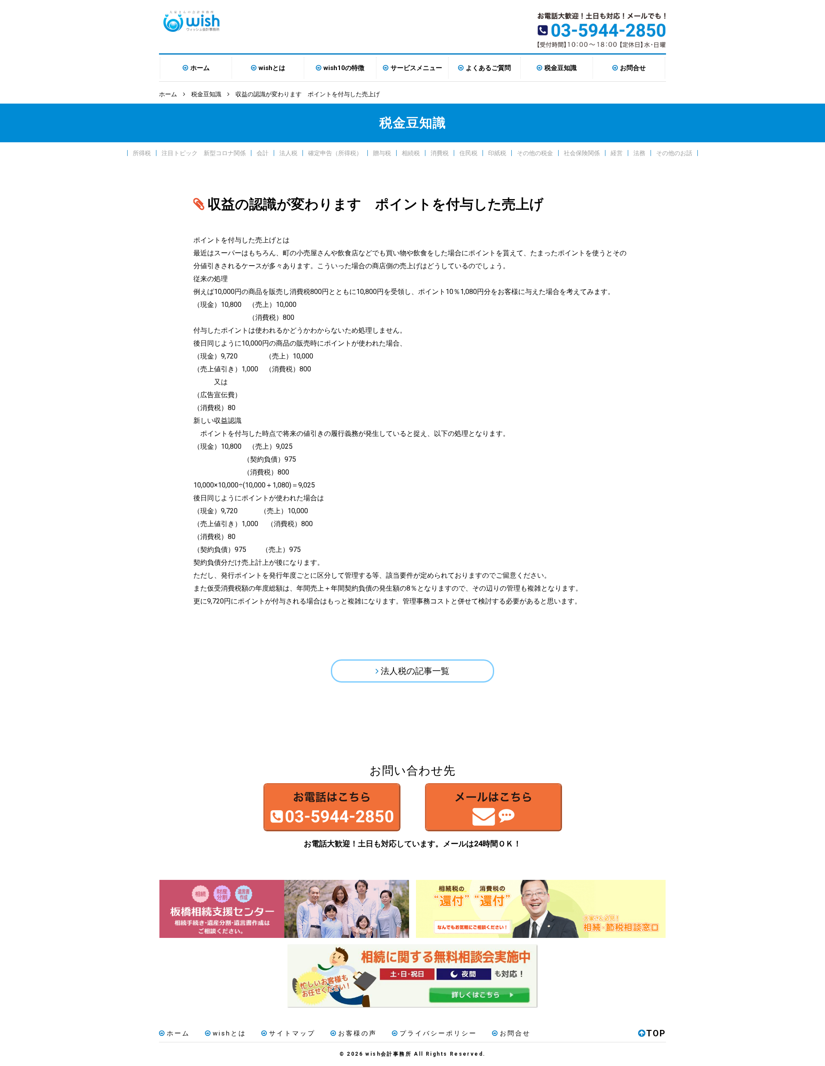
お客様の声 (357, 1033)
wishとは (272, 68)
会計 (263, 153)
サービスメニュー (416, 68)
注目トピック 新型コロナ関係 (204, 153)
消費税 (440, 153)
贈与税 (382, 153)
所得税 (142, 153)
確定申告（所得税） (335, 153)
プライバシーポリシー (438, 1033)
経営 (617, 153)
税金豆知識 (560, 68)
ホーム (200, 68)
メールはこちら (493, 807)
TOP (656, 1033)
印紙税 (497, 153)
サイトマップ (292, 1033)
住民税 (468, 153)
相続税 (411, 153)
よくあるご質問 (488, 68)
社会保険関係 (582, 153)
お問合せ (633, 68)
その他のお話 (674, 153)
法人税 (288, 153)
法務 (639, 153)
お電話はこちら (331, 807)
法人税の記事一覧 (415, 671)
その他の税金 (535, 153)
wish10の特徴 (344, 68)
